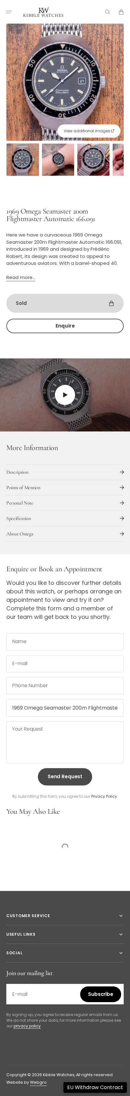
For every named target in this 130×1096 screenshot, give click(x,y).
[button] (9, 12)
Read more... (20, 277)
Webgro (38, 1082)
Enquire (65, 326)
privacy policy (27, 1026)
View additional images (87, 131)
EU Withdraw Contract (95, 1087)
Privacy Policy (104, 796)
